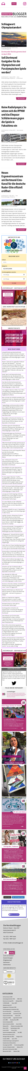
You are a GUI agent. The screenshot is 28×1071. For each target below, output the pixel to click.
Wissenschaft (7, 1051)
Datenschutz (7, 964)
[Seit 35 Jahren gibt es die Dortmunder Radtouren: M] (14, 813)
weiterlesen (21, 98)
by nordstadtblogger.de (16, 1067)
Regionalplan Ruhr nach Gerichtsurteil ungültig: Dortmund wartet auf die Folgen (12, 633)
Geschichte (17, 1013)
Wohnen (16, 1051)
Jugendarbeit (17, 1017)
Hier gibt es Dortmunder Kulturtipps (11, 498)
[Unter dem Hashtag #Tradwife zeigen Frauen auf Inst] (14, 846)
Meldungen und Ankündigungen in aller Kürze (13, 378)
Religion (19, 1036)
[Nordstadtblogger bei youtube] (17, 1062)
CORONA (6, 1003)
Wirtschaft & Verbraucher (10, 1049)
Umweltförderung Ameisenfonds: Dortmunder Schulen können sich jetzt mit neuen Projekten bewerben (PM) (13, 354)
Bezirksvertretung (8, 1001)
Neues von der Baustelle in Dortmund (12, 422)
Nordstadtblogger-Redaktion (8, 78)
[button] (14, 246)
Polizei (14, 1030)
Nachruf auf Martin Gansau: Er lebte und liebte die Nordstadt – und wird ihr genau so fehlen (13, 592)
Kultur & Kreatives (8, 1024)
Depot (14, 1003)
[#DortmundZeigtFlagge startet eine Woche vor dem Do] (14, 715)
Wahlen (20, 1047)
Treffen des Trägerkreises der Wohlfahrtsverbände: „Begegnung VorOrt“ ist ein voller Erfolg (12, 643)
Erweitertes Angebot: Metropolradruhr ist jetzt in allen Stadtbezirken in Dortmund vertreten (13, 599)
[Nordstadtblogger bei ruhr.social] (15, 1062)
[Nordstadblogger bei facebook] (10, 1062)
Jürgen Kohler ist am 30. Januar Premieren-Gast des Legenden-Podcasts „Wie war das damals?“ (13, 369)
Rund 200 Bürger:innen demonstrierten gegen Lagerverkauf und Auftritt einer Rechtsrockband (12, 481)
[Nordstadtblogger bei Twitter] (12, 1062)
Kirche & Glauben (8, 1022)
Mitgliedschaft (7, 960)
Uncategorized (7, 1045)
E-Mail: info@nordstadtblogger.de (13, 943)
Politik (6, 1030)
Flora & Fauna (7, 1011)
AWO (19, 998)
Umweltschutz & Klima (9, 1043)
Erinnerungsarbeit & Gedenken (11, 1009)
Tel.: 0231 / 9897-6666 (9, 936)
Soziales (6, 1038)
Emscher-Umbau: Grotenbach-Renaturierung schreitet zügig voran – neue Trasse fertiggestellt (13, 585)
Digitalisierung (7, 1005)
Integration (7, 1017)
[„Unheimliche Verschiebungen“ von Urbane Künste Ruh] (14, 781)
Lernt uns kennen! (8, 955)
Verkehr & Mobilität (9, 1047)
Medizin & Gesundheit (17, 1026)
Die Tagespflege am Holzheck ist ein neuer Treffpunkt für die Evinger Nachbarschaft (13, 412)
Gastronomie (7, 1013)
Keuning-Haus (14, 1019)
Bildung (19, 1001)
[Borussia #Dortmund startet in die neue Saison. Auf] (14, 879)
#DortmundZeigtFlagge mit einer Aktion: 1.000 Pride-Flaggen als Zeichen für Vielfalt (12, 522)
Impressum (6, 962)
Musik (5, 1028)
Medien (5, 1026)
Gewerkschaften (8, 1015)
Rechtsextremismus (8, 1034)
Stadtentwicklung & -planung (11, 1040)
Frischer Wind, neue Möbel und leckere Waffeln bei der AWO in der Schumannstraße (13, 446)
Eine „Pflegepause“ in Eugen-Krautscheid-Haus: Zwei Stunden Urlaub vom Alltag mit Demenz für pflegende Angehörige (13, 540)
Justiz (5, 1019)
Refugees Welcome (8, 1036)
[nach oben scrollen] (25, 1068)
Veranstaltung (19, 1045)
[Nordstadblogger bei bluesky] (8, 1062)
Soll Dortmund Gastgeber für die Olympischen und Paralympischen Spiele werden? (13, 65)
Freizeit (17, 1011)
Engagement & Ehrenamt (9, 1007)
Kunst (18, 1024)
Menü (14, 3)
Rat (20, 1032)
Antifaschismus (7, 996)
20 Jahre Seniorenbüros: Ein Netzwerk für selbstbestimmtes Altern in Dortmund (13, 554)
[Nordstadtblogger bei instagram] (19, 1062)
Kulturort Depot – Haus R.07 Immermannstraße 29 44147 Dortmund (11, 930)
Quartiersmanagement (9, 1032)
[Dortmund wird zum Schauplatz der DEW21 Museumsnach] (14, 748)
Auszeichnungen (8, 958)
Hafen (17, 1015)
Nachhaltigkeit (15, 1028)
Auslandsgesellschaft (9, 998)
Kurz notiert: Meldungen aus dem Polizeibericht (12, 438)
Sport (14, 1038)
